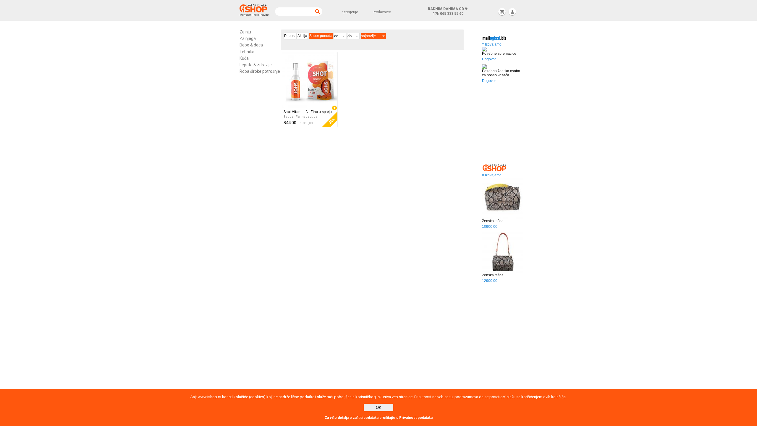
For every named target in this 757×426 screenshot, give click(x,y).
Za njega (248, 38)
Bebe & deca (251, 45)
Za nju (245, 32)
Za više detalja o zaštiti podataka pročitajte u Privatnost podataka (379, 418)
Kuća (244, 58)
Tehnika (247, 51)
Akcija (302, 36)
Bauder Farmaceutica (300, 117)
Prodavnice (382, 12)
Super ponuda (320, 36)
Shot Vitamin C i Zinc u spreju (308, 112)
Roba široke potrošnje (260, 71)
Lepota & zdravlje (256, 64)
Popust (289, 36)
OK (378, 407)
